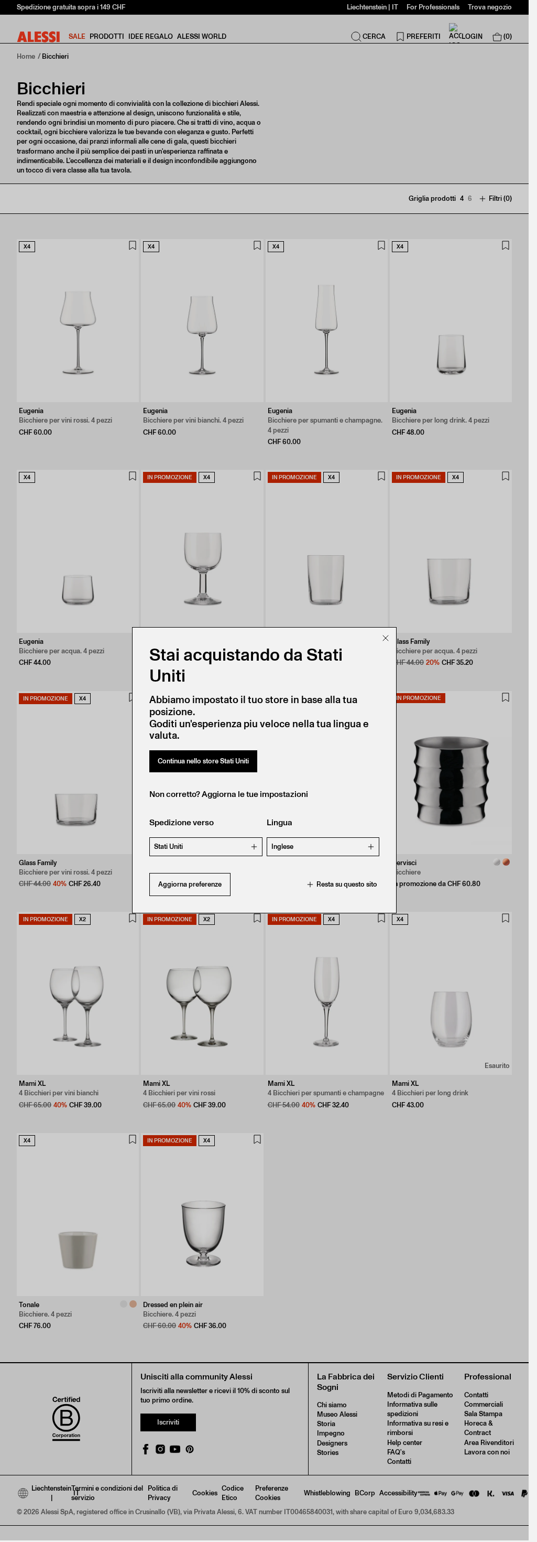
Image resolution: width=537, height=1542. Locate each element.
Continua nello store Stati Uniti (203, 761)
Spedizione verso (181, 822)
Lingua (279, 822)
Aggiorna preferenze (190, 884)
